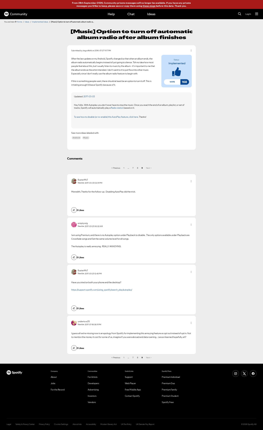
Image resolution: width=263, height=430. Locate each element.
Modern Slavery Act (108, 424)
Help (111, 14)
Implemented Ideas (40, 21)
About (54, 376)
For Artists (93, 376)
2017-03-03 (89, 96)
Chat (131, 14)
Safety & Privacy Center (25, 424)
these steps (149, 5)
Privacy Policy (44, 424)
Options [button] (191, 50)
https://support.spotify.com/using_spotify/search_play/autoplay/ (101, 289)
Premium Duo (168, 383)
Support (129, 376)
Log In (248, 13)
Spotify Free (168, 402)
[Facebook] (253, 373)
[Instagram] (235, 373)
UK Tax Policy (126, 424)
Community (18, 14)
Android (76, 137)
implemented (176, 63)
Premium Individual (171, 376)
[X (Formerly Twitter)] (244, 373)
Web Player (130, 383)
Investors (92, 395)
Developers (93, 383)
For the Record (58, 389)
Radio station (117, 107)
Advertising (93, 389)
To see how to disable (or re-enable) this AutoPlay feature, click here (106, 116)
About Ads (77, 424)
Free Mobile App (133, 389)
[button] (172, 82)
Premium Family (169, 389)
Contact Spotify (132, 395)
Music (85, 137)
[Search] (239, 14)
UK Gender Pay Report (145, 424)
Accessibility (91, 424)
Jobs (53, 383)
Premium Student (170, 395)
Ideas (151, 14)
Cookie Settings (61, 424)
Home (19, 21)
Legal (9, 424)
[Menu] (256, 14)
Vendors (92, 402)
